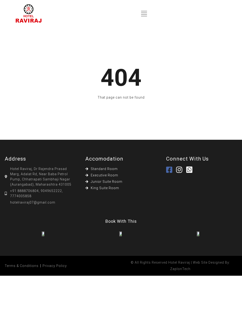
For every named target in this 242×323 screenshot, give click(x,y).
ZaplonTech (180, 269)
